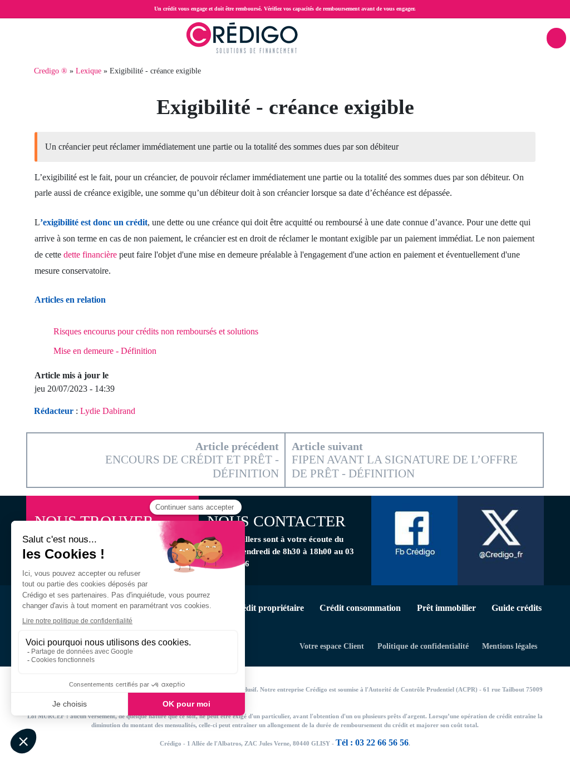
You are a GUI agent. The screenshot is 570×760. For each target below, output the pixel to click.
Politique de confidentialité (423, 646)
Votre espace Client (331, 646)
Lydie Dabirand (107, 411)
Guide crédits (517, 608)
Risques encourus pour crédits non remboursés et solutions (155, 331)
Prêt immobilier (446, 608)
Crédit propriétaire (268, 608)
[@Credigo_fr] (501, 532)
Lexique (88, 71)
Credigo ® (50, 71)
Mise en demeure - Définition (104, 351)
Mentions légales (509, 646)
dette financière (90, 254)
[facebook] (414, 531)
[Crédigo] (242, 37)
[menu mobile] (556, 38)
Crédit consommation (360, 608)
